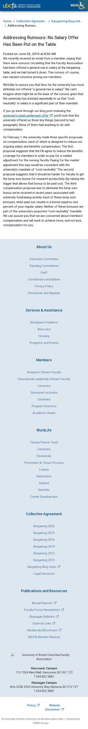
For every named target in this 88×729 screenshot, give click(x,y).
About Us (44, 247)
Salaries (44, 483)
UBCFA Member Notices (44, 637)
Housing (44, 336)
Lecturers (44, 386)
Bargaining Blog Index (42, 567)
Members (44, 360)
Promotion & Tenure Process (44, 463)
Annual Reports (42, 603)
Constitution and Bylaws (44, 279)
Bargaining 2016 (44, 540)
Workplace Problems (44, 322)
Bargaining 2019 (44, 533)
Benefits (44, 490)
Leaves (44, 469)
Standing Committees (44, 266)
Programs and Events (44, 343)
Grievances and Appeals (44, 293)
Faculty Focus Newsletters (42, 610)
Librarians (44, 399)
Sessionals (44, 456)
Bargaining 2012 (44, 553)
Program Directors (44, 406)
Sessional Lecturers (44, 392)
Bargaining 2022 (44, 526)
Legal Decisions (44, 574)
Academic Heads (44, 413)
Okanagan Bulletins (42, 617)
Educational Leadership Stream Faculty (44, 379)
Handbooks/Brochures (42, 630)
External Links (42, 623)
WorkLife (44, 430)
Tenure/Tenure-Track (44, 442)
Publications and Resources (44, 591)
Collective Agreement (44, 514)
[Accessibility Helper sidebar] (83, 5)
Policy (31, 705)
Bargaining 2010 (44, 560)
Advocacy (44, 329)
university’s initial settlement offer (26, 115)
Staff (44, 272)
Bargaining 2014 (44, 546)
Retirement (44, 476)
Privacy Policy (44, 286)
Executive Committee (44, 259)
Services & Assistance (44, 310)
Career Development (44, 497)
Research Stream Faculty (44, 372)
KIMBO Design (41, 723)
